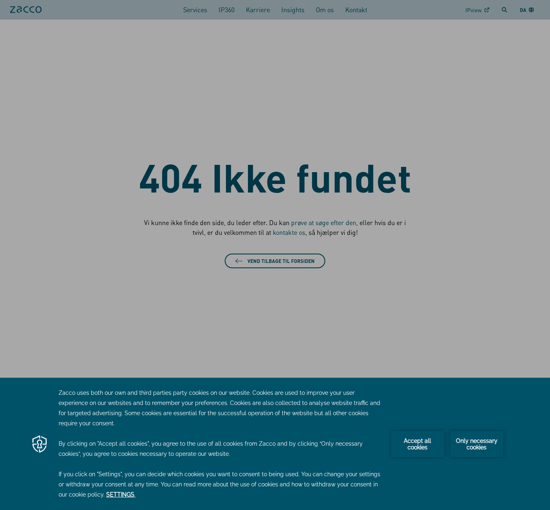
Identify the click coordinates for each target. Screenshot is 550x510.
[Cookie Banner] (275, 444)
